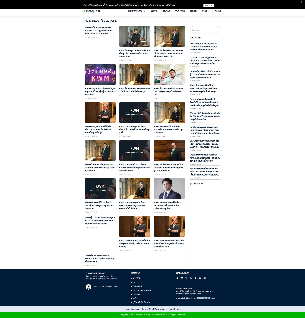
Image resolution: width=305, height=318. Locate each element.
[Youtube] (182, 278)
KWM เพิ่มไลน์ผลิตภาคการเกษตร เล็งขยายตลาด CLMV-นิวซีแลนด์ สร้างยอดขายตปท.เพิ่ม (168, 54)
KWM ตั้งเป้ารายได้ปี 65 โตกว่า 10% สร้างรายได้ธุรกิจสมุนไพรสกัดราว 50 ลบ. (99, 206)
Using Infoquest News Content (167, 308)
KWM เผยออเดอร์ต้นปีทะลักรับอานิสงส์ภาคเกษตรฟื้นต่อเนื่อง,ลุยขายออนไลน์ (168, 130)
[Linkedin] (204, 278)
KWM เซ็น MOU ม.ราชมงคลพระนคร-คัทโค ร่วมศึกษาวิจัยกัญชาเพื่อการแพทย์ (100, 259)
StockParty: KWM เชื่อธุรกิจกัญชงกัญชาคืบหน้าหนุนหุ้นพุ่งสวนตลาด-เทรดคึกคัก (100, 92)
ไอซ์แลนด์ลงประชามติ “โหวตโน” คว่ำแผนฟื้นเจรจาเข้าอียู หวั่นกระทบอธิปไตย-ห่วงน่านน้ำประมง (205, 158)
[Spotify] (200, 278)
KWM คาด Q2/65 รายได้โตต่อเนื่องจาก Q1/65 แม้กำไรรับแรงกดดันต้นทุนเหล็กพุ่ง (98, 130)
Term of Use (147, 308)
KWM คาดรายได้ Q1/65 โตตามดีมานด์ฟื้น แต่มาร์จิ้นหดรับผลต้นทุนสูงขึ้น (134, 130)
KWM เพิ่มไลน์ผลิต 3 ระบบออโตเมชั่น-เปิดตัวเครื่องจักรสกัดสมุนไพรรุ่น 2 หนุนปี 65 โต (168, 168)
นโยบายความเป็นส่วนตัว (141, 5)
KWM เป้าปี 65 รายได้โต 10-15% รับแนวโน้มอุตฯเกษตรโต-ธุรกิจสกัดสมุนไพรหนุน (100, 168)
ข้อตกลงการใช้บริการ (166, 5)
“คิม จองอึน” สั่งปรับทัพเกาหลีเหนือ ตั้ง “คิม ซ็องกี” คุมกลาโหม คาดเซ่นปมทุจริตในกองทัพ (205, 116)
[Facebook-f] (195, 278)
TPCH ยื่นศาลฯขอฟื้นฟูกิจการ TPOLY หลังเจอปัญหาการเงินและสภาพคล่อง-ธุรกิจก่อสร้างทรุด (204, 88)
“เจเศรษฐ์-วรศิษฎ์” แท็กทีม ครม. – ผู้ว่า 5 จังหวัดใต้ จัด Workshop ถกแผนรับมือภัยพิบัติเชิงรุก (205, 74)
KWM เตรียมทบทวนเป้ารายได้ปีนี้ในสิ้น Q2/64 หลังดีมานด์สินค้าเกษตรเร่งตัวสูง (134, 244)
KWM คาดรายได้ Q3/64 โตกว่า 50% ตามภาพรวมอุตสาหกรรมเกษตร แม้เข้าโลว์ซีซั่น (132, 206)
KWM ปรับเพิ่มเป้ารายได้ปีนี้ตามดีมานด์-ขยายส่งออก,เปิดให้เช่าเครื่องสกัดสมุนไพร (167, 206)
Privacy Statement (132, 308)
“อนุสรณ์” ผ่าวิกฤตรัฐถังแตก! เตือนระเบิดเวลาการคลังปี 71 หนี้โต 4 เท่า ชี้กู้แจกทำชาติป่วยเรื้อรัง (205, 61)
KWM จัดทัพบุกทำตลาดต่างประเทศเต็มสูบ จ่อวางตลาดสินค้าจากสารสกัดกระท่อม (134, 54)
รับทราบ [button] (209, 5)
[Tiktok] (177, 278)
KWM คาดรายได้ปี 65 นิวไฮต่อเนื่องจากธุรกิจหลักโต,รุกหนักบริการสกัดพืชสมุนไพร (134, 168)
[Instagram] (186, 278)
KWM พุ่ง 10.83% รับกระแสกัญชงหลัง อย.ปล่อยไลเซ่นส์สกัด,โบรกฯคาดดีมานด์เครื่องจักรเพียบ (100, 221)
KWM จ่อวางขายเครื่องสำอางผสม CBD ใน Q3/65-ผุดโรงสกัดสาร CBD (168, 92)
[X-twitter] (191, 278)
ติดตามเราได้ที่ (182, 273)
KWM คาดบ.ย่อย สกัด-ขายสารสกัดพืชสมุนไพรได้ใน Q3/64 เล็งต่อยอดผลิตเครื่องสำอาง (169, 244)
